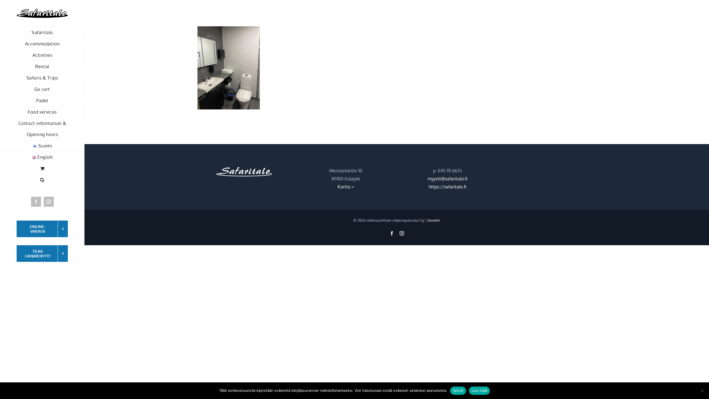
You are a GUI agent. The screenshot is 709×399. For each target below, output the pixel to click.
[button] (42, 180)
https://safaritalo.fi (447, 187)
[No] (702, 390)
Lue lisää (479, 390)
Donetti (433, 220)
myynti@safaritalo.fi (447, 178)
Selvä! (458, 390)
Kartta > (346, 187)
